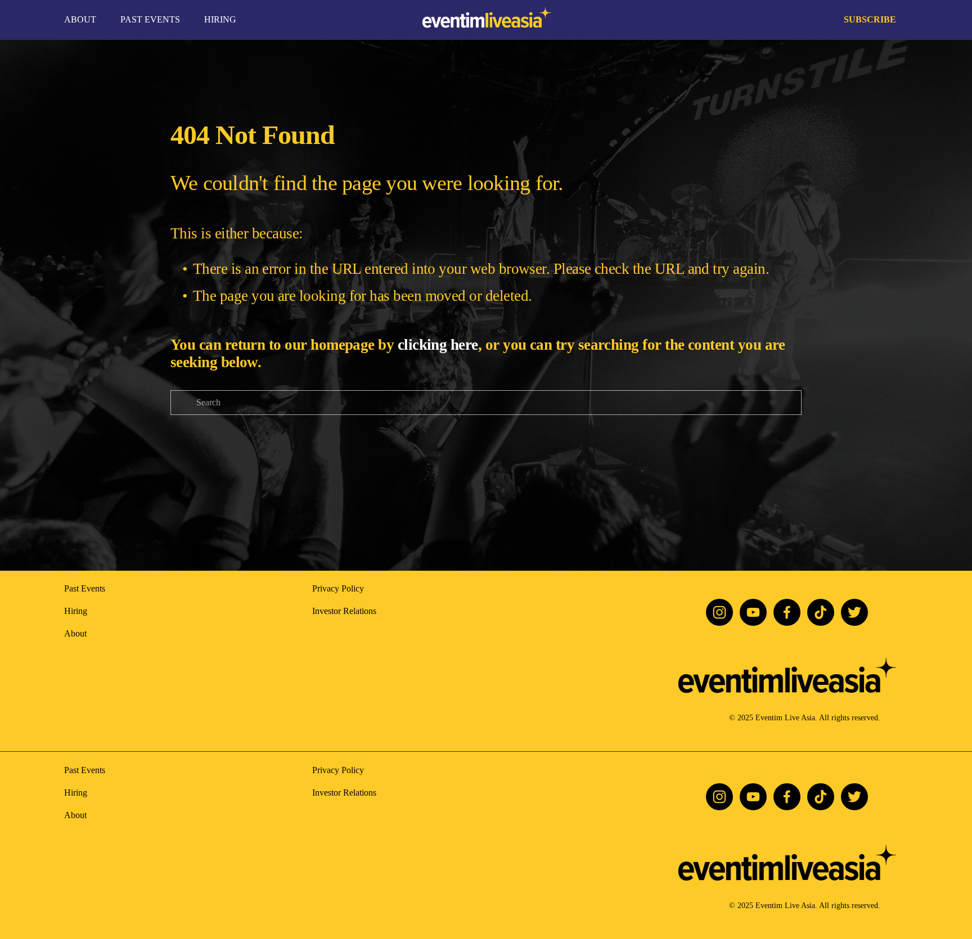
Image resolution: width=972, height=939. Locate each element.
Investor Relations (344, 611)
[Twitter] (854, 612)
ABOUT (80, 19)
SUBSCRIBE (870, 19)
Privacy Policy (338, 588)
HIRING (220, 19)
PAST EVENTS (150, 19)
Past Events (84, 588)
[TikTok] (820, 612)
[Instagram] (719, 612)
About (75, 633)
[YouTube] (753, 612)
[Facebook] (786, 612)
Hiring (75, 611)
